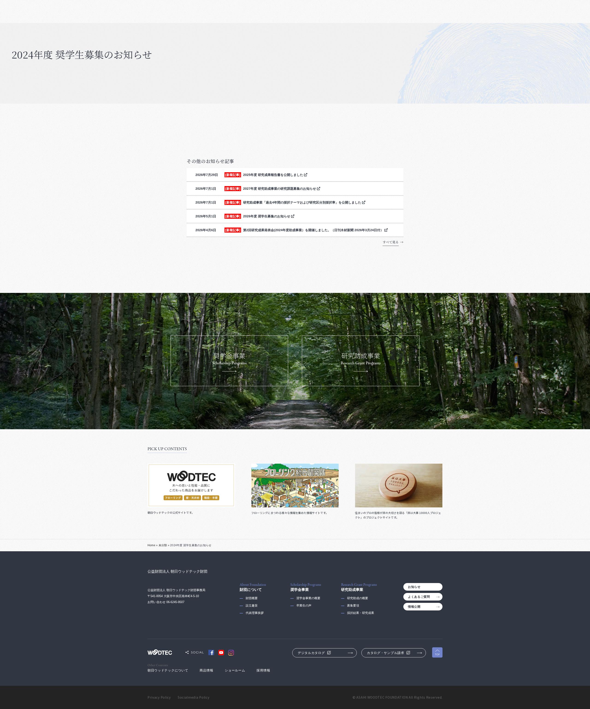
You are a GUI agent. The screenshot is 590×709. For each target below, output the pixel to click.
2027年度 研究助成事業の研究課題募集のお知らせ (280, 188)
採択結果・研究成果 (360, 613)
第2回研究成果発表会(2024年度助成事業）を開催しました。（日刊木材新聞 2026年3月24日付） (313, 230)
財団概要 (252, 598)
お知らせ (414, 587)
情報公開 (414, 606)
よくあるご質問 (419, 596)
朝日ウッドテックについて (168, 670)
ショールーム (235, 670)
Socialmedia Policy (193, 697)
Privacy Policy (159, 697)
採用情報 (263, 670)
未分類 (163, 545)
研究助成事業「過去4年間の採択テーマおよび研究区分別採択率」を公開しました (302, 202)
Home (151, 545)
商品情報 (206, 670)
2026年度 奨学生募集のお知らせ (267, 216)
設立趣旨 (252, 605)
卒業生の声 (303, 605)
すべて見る (391, 242)
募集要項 (353, 605)
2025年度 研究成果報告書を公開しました (273, 175)
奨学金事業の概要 (308, 598)
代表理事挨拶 (255, 613)
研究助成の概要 (357, 598)
